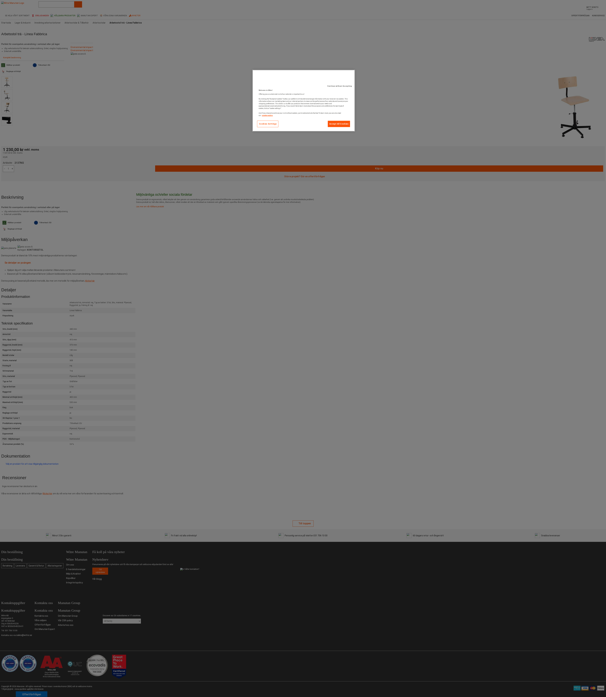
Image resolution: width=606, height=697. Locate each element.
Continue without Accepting (339, 86)
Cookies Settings (268, 124)
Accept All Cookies (339, 124)
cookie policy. (267, 115)
